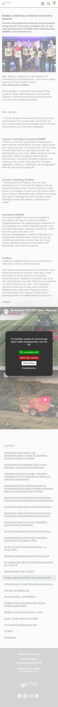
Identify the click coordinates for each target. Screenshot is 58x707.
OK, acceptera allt (29, 352)
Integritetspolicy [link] (29, 368)
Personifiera (29, 363)
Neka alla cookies (29, 357)
